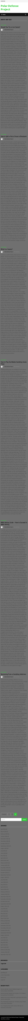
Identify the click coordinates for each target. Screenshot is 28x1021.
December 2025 (4, 839)
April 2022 (3, 945)
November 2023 (4, 899)
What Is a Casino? (7, 249)
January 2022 (4, 952)
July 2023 (3, 908)
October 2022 (4, 930)
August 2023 (4, 906)
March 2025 (3, 860)
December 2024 (4, 867)
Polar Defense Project (10, 7)
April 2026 (3, 829)
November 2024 (4, 870)
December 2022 (4, 925)
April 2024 (3, 887)
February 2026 (4, 834)
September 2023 (5, 904)
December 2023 (4, 896)
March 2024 (3, 889)
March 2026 (3, 831)
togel (2, 980)
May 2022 (3, 942)
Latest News (3, 25)
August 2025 (4, 848)
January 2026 (4, 836)
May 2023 (3, 913)
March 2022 (3, 947)
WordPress (3, 1019)
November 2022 (4, 928)
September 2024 (5, 875)
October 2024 (4, 872)
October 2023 (4, 901)
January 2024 (4, 894)
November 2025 (4, 841)
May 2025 (3, 855)
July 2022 (3, 937)
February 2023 (4, 920)
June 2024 (3, 882)
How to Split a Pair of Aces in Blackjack (14, 136)
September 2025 (5, 846)
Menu (4, 14)
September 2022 (5, 933)
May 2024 (3, 884)
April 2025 (3, 858)
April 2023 (3, 916)
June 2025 (3, 853)
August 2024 (4, 877)
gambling (3, 972)
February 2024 (4, 892)
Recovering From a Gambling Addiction (13, 674)
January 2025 (4, 865)
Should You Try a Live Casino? (10, 27)
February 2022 (4, 949)
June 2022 (3, 940)
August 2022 (4, 935)
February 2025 (4, 863)
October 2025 (4, 843)
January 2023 (4, 923)
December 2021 (4, 954)
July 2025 (3, 851)
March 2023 (3, 918)
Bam (9, 1019)
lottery (2, 977)
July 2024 (3, 879)
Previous (4, 814)
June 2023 (3, 911)
